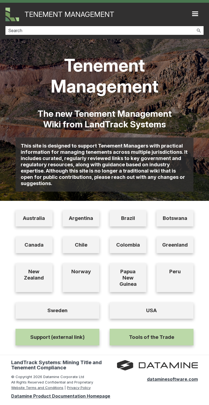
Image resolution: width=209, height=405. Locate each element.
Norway (81, 271)
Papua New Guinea (128, 277)
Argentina (81, 218)
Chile (81, 245)
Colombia (128, 245)
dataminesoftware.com (172, 379)
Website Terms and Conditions (37, 387)
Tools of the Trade (151, 337)
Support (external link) (57, 337)
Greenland (175, 245)
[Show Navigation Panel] (195, 13)
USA (151, 310)
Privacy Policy (79, 387)
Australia (34, 218)
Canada (34, 245)
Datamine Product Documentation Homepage (60, 396)
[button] (199, 30)
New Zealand (34, 274)
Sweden (57, 310)
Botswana (175, 218)
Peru (175, 271)
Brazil (128, 218)
